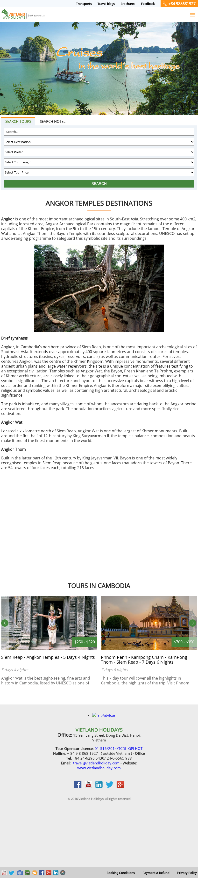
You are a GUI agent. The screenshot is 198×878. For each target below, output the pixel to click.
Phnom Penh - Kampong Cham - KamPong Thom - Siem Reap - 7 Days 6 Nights (66, 659)
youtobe (88, 787)
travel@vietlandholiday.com (96, 763)
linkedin (99, 787)
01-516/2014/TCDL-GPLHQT (118, 748)
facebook (78, 787)
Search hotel (52, 121)
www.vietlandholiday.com (99, 767)
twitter (110, 787)
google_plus (120, 787)
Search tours (18, 121)
